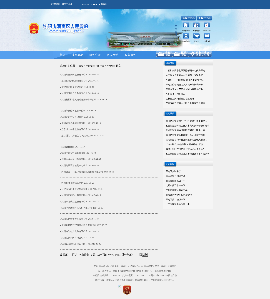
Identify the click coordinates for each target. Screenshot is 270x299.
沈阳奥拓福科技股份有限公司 (75, 195)
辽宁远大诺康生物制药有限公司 (77, 189)
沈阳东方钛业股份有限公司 (74, 201)
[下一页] (110, 255)
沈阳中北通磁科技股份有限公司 (77, 208)
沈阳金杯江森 (68, 147)
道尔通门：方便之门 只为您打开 (77, 136)
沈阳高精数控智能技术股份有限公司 (79, 225)
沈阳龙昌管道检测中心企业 (74, 165)
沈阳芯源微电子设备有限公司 (75, 244)
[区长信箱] (180, 54)
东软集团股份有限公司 (72, 87)
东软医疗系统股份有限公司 (74, 81)
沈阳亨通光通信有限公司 (73, 153)
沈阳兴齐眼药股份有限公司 (74, 74)
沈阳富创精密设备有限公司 (74, 219)
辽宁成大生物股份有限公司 (74, 129)
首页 (81, 66)
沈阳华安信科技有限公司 (73, 111)
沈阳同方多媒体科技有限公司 (75, 123)
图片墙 (100, 66)
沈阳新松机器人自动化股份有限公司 (79, 99)
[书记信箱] (164, 54)
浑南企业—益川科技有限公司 (75, 159)
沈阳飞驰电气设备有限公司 (74, 93)
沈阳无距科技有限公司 (72, 117)
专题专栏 (90, 66)
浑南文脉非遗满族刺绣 (72, 183)
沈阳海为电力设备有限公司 (74, 231)
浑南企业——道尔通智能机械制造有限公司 (82, 172)
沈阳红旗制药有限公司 (72, 238)
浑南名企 (111, 66)
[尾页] (118, 255)
